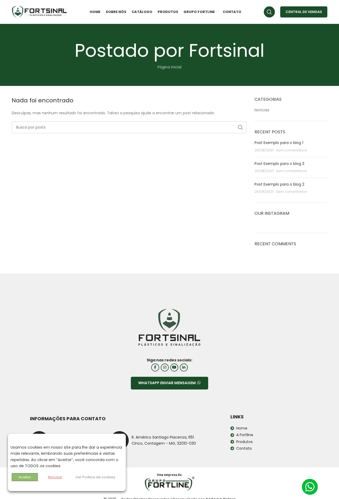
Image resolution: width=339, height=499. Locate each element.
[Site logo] (39, 11)
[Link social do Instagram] (165, 367)
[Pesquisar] (269, 12)
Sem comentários (291, 150)
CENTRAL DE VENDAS (304, 11)
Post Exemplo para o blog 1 (279, 142)
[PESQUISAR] (240, 127)
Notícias (262, 110)
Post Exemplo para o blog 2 (279, 184)
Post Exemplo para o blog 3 (279, 163)
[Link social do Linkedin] (184, 367)
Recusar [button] (55, 477)
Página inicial (169, 67)
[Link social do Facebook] (155, 367)
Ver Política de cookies (95, 477)
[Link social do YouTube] (174, 367)
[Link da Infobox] (153, 440)
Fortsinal (227, 50)
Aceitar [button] (25, 477)
